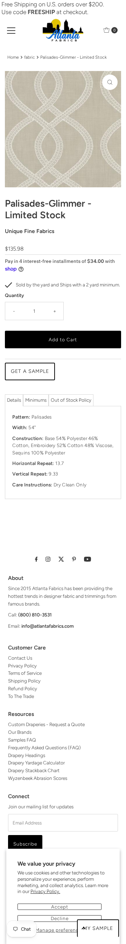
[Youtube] (87, 559)
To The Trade (21, 696)
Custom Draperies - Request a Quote (46, 724)
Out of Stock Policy (71, 400)
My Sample (98, 928)
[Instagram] (48, 559)
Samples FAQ (22, 740)
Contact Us (20, 658)
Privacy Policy (22, 665)
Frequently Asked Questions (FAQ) (44, 747)
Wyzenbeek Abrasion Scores (37, 778)
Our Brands (19, 732)
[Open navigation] (11, 30)
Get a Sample (30, 371)
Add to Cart (63, 339)
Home (13, 57)
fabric (29, 57)
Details (14, 400)
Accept (59, 907)
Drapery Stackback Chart (33, 770)
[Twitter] (61, 559)
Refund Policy (22, 688)
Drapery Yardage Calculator (36, 762)
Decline (60, 918)
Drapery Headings (26, 755)
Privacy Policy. (45, 891)
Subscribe (25, 844)
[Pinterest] (74, 559)
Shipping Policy (24, 681)
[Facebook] (36, 559)
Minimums (36, 400)
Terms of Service (25, 673)
